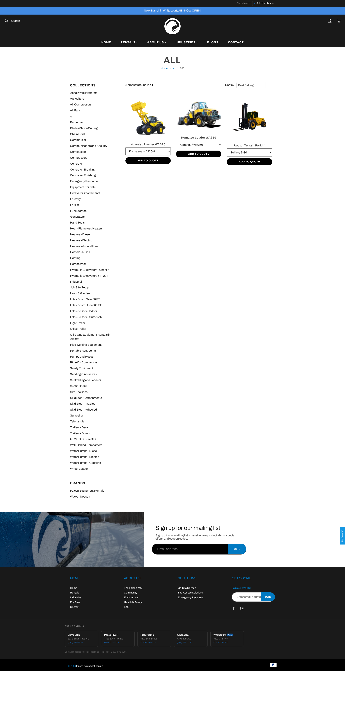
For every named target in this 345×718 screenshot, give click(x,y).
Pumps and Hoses (81, 356)
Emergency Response (84, 181)
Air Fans (75, 110)
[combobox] (254, 85)
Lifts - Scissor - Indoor (83, 311)
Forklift (74, 204)
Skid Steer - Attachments (86, 397)
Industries (186, 42)
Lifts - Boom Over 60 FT (85, 299)
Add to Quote (148, 160)
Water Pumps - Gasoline (85, 462)
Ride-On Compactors (83, 362)
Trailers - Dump (79, 433)
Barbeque (76, 122)
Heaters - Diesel (80, 234)
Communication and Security (88, 145)
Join (237, 549)
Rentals (128, 42)
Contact (236, 42)
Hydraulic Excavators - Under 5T (90, 269)
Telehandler (77, 421)
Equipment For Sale (83, 187)
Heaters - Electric (81, 240)
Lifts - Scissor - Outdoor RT (87, 317)
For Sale (75, 602)
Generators (77, 216)
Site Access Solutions (190, 592)
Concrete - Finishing (83, 175)
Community (130, 592)
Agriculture (77, 98)
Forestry (75, 199)
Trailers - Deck (79, 427)
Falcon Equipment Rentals (87, 490)
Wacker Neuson (80, 496)
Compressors (78, 157)
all (173, 68)
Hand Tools (77, 222)
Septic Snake (78, 386)
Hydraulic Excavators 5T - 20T (89, 275)
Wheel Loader (79, 468)
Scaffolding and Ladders (85, 380)
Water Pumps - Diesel (84, 450)
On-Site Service (187, 587)
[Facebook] (234, 608)
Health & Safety (133, 602)
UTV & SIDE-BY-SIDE (84, 439)
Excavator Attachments (85, 193)
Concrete (76, 163)
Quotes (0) (342, 536)
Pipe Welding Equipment (86, 344)
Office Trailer (78, 328)
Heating (75, 257)
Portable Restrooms (83, 350)
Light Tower (77, 323)
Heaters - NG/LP (80, 252)
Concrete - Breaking (82, 169)
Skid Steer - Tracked (82, 403)
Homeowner (78, 263)
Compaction (78, 151)
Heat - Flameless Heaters (86, 228)
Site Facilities (79, 391)
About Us (156, 42)
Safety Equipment (81, 368)
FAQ (126, 607)
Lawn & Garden (80, 293)
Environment (131, 597)
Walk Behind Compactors (86, 445)
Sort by (229, 84)
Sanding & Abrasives (83, 374)
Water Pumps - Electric (84, 456)
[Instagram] (242, 608)
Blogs (212, 42)
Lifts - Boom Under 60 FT (86, 305)
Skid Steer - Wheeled (83, 409)
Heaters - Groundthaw (84, 246)
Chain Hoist (77, 134)
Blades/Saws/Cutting (84, 128)
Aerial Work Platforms (83, 92)
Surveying (76, 415)
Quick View (148, 117)
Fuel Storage (78, 210)
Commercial (78, 139)
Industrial (76, 281)
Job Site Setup (79, 287)
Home (106, 42)
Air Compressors (80, 104)
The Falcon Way (133, 587)
